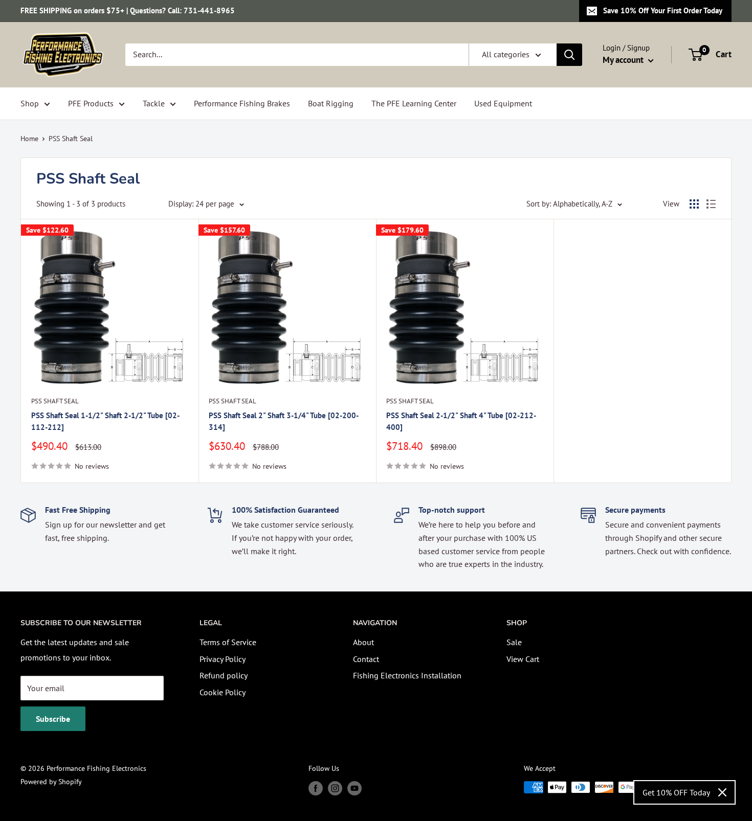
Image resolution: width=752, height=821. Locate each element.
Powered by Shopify (51, 781)
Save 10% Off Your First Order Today (662, 10)
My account (624, 59)
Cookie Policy (223, 692)
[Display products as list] (711, 204)
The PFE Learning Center (413, 103)
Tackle (154, 103)
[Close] (722, 792)
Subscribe (53, 719)
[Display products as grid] (694, 204)
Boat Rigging (330, 103)
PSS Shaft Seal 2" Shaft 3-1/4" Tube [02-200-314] (284, 421)
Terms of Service (228, 642)
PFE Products (91, 103)
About (363, 642)
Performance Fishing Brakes (242, 103)
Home (29, 138)
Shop (29, 103)
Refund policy (224, 675)
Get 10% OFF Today (676, 792)
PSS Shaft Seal (71, 138)
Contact (366, 659)
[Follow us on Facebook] (315, 788)
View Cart (522, 659)
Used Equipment (503, 103)
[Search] (569, 54)
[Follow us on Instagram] (335, 788)
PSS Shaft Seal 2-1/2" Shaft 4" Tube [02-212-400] (461, 421)
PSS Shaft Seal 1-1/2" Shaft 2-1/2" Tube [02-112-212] (105, 421)
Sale (514, 642)
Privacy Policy (223, 659)
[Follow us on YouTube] (354, 788)
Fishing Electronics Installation (407, 675)
